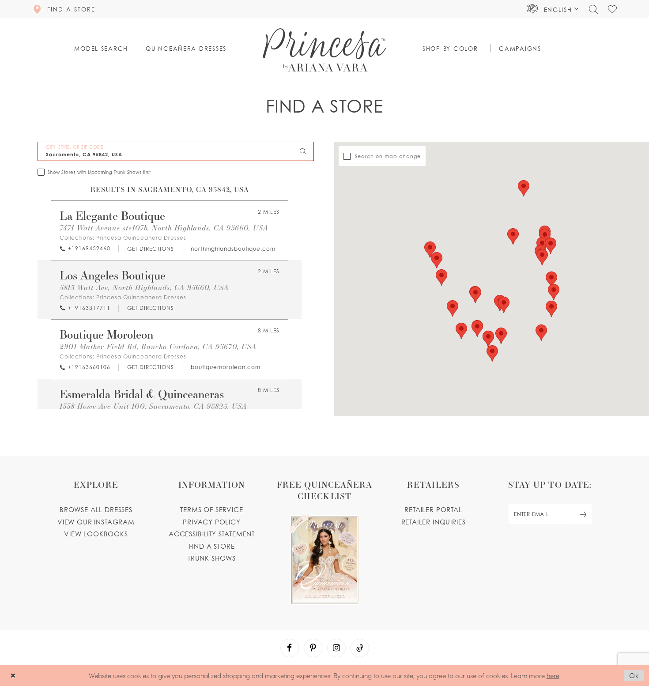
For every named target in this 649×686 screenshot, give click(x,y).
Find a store (212, 546)
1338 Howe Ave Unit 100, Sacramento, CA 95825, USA (153, 406)
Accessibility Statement (212, 534)
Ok (634, 676)
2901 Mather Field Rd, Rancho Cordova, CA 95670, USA (158, 346)
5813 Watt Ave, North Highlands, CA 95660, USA (144, 287)
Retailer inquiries (433, 522)
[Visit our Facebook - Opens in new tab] (289, 648)
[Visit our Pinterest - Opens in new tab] (313, 648)
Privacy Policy (212, 522)
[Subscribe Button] (583, 514)
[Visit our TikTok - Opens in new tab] (360, 648)
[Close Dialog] (13, 675)
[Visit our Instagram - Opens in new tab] (336, 648)
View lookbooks (96, 534)
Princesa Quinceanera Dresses (141, 237)
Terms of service (211, 509)
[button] (553, 8)
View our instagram (96, 522)
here (553, 675)
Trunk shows (212, 558)
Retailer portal (433, 509)
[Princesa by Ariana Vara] (324, 50)
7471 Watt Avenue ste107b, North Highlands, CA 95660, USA (164, 227)
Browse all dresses (96, 509)
